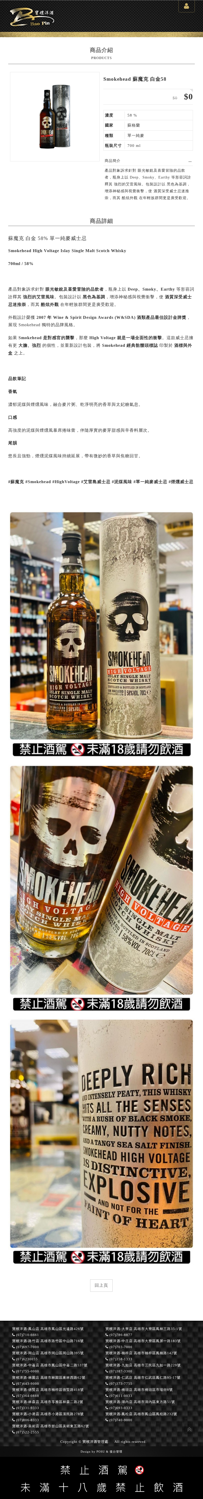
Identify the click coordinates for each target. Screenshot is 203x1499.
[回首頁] (32, 26)
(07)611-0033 (120, 1396)
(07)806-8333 (27, 1420)
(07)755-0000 (27, 1371)
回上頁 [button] (101, 1285)
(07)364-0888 (27, 1396)
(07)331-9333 (27, 1408)
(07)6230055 (26, 1359)
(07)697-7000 (27, 1347)
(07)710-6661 (27, 1335)
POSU (100, 1451)
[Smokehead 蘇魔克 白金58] (55, 116)
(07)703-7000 (120, 1347)
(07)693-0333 (120, 1408)
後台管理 (116, 1451)
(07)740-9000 (120, 1420)
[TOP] (189, 1429)
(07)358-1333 (120, 1359)
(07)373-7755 (120, 1384)
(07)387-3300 (120, 1371)
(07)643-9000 (27, 1384)
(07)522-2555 (27, 1432)
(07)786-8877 (120, 1335)
